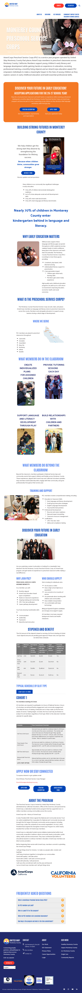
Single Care (64, 954)
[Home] (12, 4)
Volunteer (71, 5)
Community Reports (67, 957)
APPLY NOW (24, 788)
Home (9, 52)
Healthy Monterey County (69, 944)
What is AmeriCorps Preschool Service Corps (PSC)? (32, 900)
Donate (59, 5)
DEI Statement (46, 947)
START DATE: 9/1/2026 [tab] (24, 692)
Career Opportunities (48, 954)
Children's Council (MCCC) (71, 17)
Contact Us (28, 953)
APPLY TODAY (53, 109)
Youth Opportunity (27, 52)
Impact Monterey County (69, 947)
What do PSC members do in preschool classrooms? (33, 916)
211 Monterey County (68, 951)
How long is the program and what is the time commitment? (35, 921)
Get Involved (57, 14)
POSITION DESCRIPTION (28, 109)
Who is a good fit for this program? (28, 910)
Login (44, 957)
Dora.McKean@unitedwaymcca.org (26, 782)
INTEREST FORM (28, 173)
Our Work (47, 14)
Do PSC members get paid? (26, 905)
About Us (39, 14)
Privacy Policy (46, 951)
